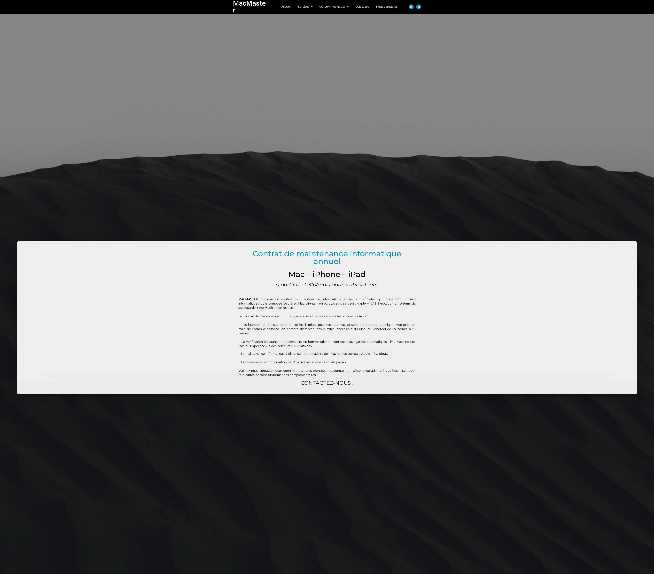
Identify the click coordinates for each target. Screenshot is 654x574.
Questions (362, 6)
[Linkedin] (418, 6)
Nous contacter (386, 6)
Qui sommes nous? (332, 6)
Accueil (286, 6)
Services (303, 6)
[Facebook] (411, 6)
